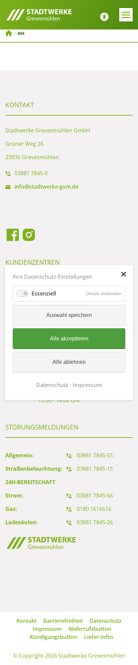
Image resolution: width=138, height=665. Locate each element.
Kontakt (26, 620)
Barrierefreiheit (63, 620)
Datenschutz (52, 385)
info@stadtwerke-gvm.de (46, 186)
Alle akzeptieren (69, 338)
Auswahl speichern (69, 315)
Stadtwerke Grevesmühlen (8, 33)
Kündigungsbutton (53, 637)
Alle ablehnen (69, 362)
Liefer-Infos (99, 637)
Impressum (87, 385)
